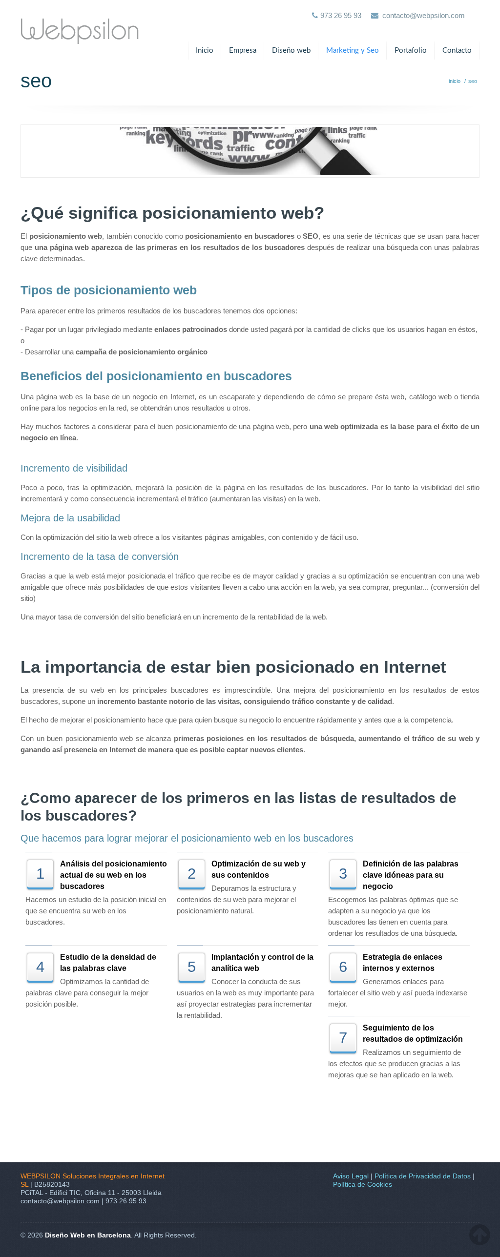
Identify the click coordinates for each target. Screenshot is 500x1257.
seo (472, 81)
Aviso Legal (351, 1176)
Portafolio (411, 50)
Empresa (242, 50)
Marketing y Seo (352, 50)
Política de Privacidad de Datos (423, 1176)
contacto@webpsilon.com (423, 15)
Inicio (204, 50)
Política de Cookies (362, 1184)
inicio (454, 81)
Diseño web (291, 50)
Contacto (457, 50)
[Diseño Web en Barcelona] (80, 23)
